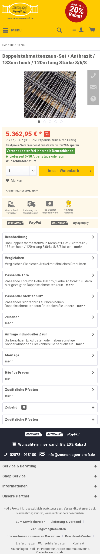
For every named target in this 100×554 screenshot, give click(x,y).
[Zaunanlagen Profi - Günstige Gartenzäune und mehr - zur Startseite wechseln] (20, 11)
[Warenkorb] (92, 30)
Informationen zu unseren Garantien (33, 536)
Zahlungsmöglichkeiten (48, 529)
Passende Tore (17, 275)
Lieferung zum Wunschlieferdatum (41, 543)
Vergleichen (14, 258)
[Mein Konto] (81, 30)
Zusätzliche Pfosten (21, 390)
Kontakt (78, 543)
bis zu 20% (62, 145)
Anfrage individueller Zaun (26, 334)
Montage (12, 355)
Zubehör (12, 317)
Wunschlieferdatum (21, 161)
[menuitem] (12, 30)
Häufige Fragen (17, 372)
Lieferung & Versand (65, 522)
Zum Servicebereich (30, 522)
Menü (16, 30)
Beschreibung (16, 237)
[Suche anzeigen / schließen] (59, 30)
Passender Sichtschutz (24, 296)
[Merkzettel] (70, 30)
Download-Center (78, 536)
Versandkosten (74, 508)
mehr (77, 247)
